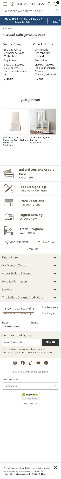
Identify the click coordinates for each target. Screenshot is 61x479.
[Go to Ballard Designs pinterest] (46, 363)
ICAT (36, 403)
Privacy (34, 322)
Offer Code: (28, 403)
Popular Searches (10, 326)
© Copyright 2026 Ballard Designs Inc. (31, 372)
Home (8, 28)
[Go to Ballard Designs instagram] (15, 363)
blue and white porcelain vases (24, 34)
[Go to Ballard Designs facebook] (23, 363)
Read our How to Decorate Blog (17, 314)
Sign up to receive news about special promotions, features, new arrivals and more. (27, 351)
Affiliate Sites (10, 379)
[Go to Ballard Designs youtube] (38, 363)
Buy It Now (10, 60)
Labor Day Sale (22, 22)
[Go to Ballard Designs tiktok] (31, 363)
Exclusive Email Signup (17, 335)
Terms (5, 322)
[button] (5, 4)
